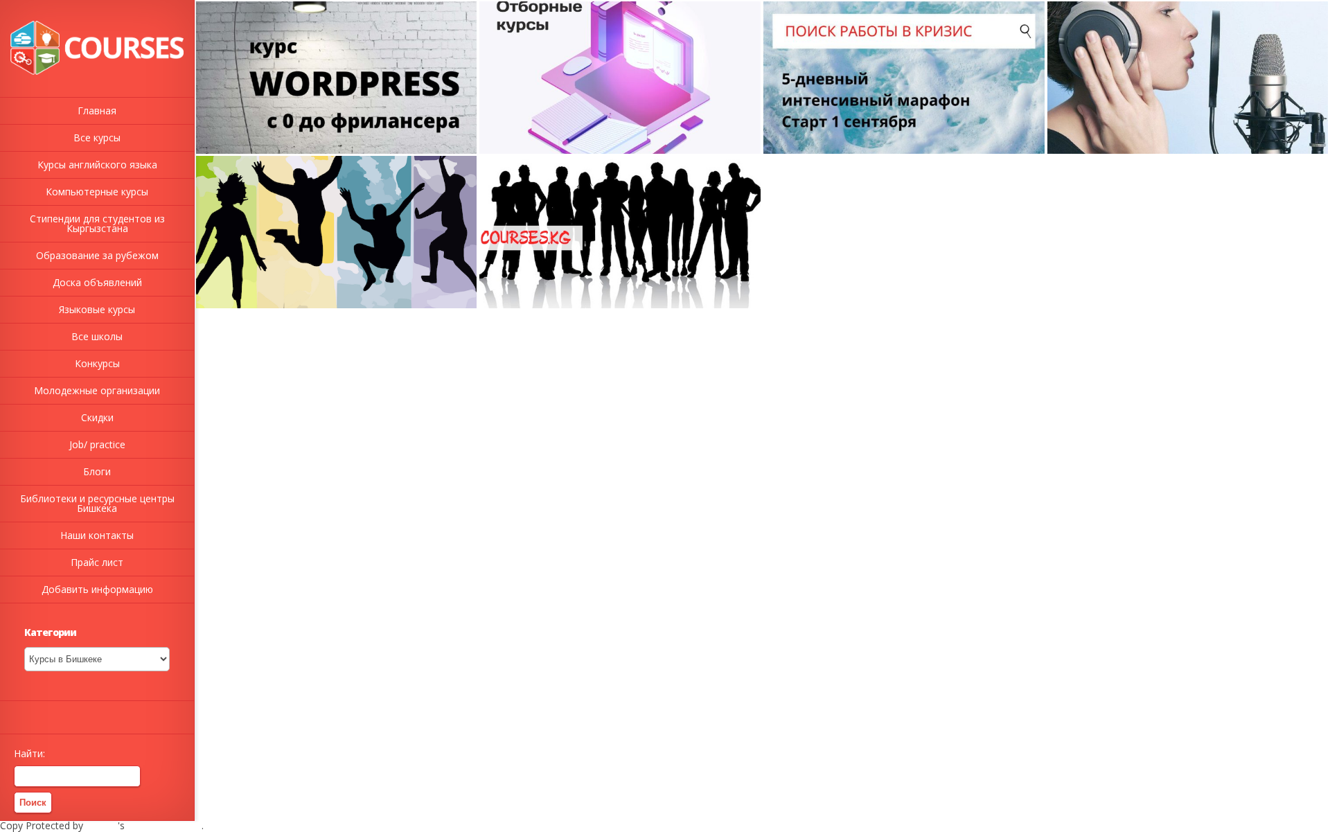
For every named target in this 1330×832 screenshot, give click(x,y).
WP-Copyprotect (164, 825)
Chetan (102, 825)
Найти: (29, 753)
